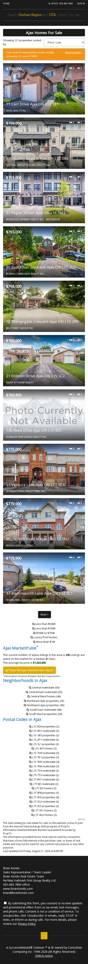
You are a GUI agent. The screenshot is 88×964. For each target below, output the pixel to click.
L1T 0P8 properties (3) (45, 793)
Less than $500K (45, 624)
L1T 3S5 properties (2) (45, 806)
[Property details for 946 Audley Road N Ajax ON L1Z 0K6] (44, 143)
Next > (45, 614)
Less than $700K (45, 628)
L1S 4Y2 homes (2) (45, 748)
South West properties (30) (45, 714)
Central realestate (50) (45, 687)
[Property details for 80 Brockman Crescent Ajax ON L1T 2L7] (44, 252)
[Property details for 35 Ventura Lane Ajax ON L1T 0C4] (44, 469)
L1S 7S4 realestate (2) (45, 770)
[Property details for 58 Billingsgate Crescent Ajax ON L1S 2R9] (44, 306)
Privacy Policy (27, 924)
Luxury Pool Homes (46, 637)
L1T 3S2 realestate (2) (45, 801)
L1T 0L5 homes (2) (45, 788)
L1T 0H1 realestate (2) (45, 779)
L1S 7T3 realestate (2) (45, 775)
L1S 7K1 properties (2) (45, 757)
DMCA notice (44, 956)
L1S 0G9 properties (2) (45, 726)
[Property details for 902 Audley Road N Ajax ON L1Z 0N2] (44, 523)
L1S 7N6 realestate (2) (45, 766)
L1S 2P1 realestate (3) (45, 739)
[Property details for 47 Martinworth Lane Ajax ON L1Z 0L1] (44, 578)
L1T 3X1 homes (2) (45, 810)
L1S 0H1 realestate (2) (45, 731)
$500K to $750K (45, 633)
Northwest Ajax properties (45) (45, 705)
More (81, 819)
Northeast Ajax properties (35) (45, 701)
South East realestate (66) (45, 709)
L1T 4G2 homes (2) (45, 815)
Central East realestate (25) (45, 692)
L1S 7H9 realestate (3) (45, 753)
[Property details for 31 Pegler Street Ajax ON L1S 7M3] (44, 197)
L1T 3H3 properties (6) (45, 797)
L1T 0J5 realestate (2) (45, 784)
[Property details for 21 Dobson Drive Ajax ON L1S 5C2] (44, 360)
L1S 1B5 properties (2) (45, 735)
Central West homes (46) (45, 696)
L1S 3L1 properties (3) (45, 744)
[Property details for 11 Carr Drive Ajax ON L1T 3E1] (44, 88)
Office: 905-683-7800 (61, 3)
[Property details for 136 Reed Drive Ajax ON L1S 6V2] (44, 415)
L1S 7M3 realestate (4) (45, 762)
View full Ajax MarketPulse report (31, 670)
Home (6, 3)
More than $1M (45, 642)
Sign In (81, 3)
